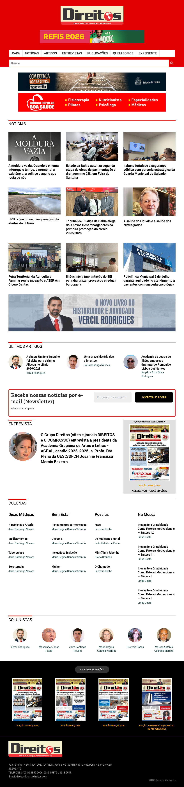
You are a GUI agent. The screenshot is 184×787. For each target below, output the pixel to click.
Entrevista (20, 423)
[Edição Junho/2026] (149, 452)
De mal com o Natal (107, 539)
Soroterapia (16, 567)
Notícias (32, 53)
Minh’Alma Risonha (107, 553)
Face (98, 525)
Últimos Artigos (25, 346)
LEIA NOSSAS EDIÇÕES (92, 669)
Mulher (56, 567)
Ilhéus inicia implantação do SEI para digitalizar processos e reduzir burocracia (91, 280)
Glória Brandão (103, 557)
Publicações (97, 53)
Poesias (102, 514)
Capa (16, 53)
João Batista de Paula (107, 543)
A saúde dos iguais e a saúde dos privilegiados (147, 223)
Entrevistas (72, 53)
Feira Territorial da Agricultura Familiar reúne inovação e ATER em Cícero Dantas (34, 280)
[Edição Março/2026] (113, 699)
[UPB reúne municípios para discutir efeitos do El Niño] (34, 200)
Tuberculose (16, 553)
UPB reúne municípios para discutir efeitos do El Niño (33, 221)
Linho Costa (144, 537)
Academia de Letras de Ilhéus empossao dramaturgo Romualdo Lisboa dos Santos (156, 362)
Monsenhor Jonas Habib (49, 648)
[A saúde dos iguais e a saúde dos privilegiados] (149, 201)
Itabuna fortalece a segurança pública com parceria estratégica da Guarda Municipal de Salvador (149, 169)
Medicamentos (17, 539)
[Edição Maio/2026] (70, 699)
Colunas (17, 503)
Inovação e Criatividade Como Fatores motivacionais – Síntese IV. (156, 529)
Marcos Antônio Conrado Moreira (163, 648)
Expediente (148, 53)
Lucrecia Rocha (103, 529)
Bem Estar (61, 514)
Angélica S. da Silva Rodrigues (152, 374)
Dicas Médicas (21, 514)
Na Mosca (146, 514)
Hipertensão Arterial (21, 525)
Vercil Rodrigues (35, 373)
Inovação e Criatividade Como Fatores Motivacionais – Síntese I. (156, 572)
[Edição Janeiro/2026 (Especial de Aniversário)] (157, 699)
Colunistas (20, 619)
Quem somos (123, 53)
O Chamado (102, 567)
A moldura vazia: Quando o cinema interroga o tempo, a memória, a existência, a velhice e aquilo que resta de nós (33, 171)
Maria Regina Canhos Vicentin (69, 529)
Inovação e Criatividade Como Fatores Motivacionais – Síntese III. (156, 551)
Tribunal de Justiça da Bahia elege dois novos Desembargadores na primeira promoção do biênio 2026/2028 (91, 227)
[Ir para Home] (92, 15)
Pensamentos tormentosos (69, 525)
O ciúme (57, 539)
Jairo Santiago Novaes (97, 365)
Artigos (50, 53)
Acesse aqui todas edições (149, 490)
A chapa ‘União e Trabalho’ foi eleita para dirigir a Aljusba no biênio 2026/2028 (43, 362)
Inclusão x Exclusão (64, 553)
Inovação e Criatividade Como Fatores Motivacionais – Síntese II (156, 594)
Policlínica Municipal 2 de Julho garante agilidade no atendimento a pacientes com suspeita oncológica (149, 280)
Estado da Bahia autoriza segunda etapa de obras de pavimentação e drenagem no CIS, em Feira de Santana (91, 171)
